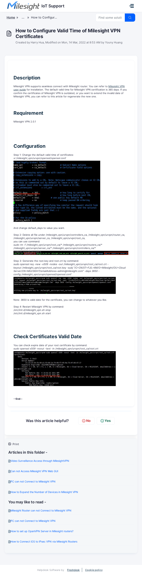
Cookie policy (94, 569)
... (23, 17)
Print (16, 444)
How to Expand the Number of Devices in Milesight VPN (44, 492)
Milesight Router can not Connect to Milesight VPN (41, 510)
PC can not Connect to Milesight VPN (33, 481)
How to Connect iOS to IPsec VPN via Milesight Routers (44, 541)
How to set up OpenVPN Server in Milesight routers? (42, 531)
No (88, 421)
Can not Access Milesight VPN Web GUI (34, 471)
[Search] (130, 17)
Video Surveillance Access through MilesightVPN (40, 460)
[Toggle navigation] (131, 6)
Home (11, 17)
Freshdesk (73, 569)
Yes (108, 421)
